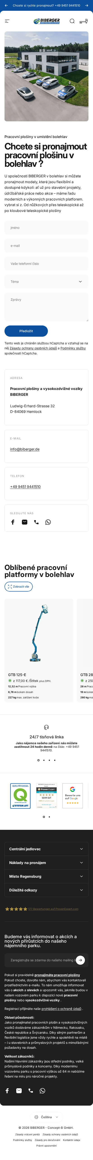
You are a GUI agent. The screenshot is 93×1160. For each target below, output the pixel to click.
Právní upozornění (46, 1145)
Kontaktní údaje (71, 1140)
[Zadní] (6, 5)
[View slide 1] (38, 760)
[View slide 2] (43, 760)
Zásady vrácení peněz (27, 1134)
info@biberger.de (25, 449)
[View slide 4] (54, 760)
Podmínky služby (73, 348)
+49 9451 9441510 (25, 486)
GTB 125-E (17, 674)
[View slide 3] (49, 760)
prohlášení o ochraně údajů (61, 1009)
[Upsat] (80, 960)
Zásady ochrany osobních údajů (33, 348)
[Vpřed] (87, 5)
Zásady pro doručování (47, 1140)
